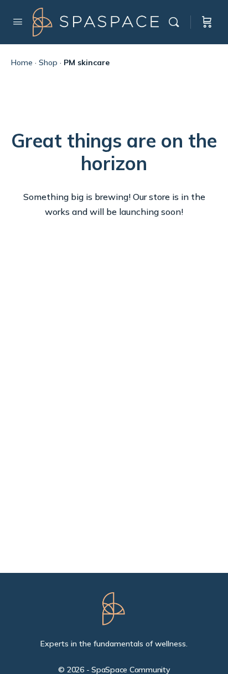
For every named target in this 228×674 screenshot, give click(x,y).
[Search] (176, 22)
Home (22, 62)
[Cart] (207, 22)
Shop (48, 62)
